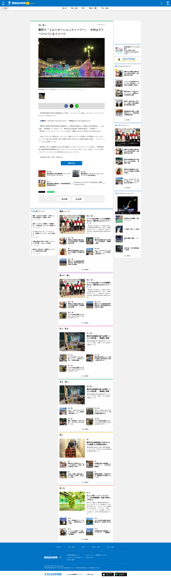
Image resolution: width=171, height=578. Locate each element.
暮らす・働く (93, 8)
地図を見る (71, 163)
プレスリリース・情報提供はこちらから (96, 555)
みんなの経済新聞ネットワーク (53, 574)
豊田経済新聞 (16, 3)
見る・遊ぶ (74, 8)
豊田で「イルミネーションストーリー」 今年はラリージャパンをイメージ (66, 121)
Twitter (161, 3)
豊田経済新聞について (73, 555)
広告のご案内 (71, 559)
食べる (65, 8)
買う (83, 8)
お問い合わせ (89, 557)
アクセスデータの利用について (76, 557)
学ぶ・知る (105, 8)
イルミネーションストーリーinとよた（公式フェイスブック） (88, 183)
